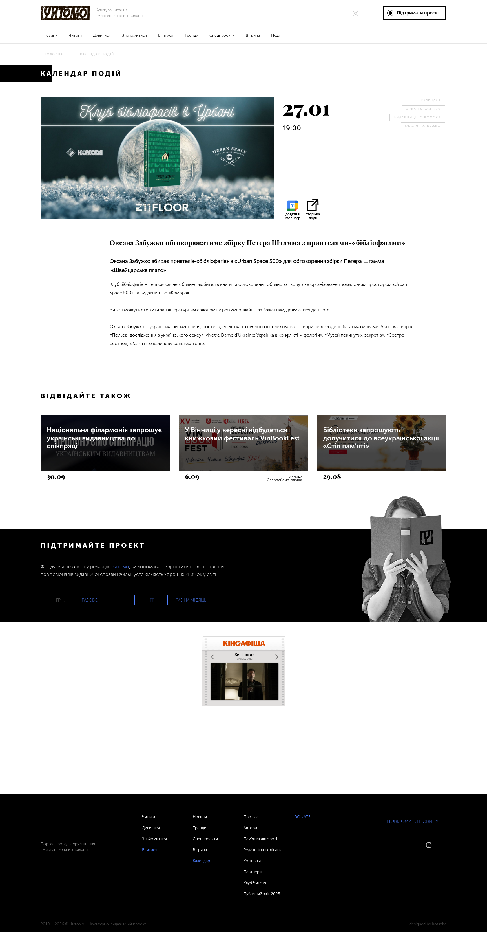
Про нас (251, 816)
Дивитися (102, 35)
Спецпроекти (221, 35)
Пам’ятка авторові (260, 838)
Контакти (252, 860)
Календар (431, 100)
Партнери (253, 871)
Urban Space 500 (423, 109)
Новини (50, 35)
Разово (90, 600)
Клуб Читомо (256, 882)
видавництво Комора (417, 117)
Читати (75, 35)
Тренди (191, 35)
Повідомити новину (412, 821)
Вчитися (165, 35)
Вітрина (253, 35)
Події (275, 35)
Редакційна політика (262, 849)
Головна (54, 54)
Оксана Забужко (423, 126)
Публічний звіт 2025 (262, 893)
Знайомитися (134, 35)
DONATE (302, 816)
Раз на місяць (191, 600)
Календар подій (97, 54)
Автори (250, 827)
